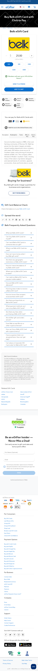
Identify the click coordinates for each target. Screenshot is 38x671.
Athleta (22, 399)
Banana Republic (5, 401)
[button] (29, 7)
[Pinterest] (12, 219)
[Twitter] (9, 219)
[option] (8, 64)
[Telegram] (29, 219)
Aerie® (22, 394)
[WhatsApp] (26, 219)
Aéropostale (4, 397)
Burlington (4, 404)
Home (4, 28)
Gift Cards (10, 28)
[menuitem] (19, 233)
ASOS (3, 399)
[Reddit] (19, 219)
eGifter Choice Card (7, 392)
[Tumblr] (23, 219)
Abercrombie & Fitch (26, 392)
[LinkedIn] (16, 219)
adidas (3, 394)
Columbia (22, 404)
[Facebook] (6, 219)
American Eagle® (25, 397)
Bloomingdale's (24, 401)
